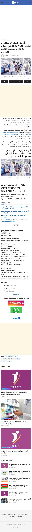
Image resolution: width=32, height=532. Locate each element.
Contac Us (20, 516)
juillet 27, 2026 (13, 481)
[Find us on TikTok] (15, 528)
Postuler (16, 295)
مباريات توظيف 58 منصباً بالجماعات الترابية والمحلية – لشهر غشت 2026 (19, 472)
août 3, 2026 (13, 474)
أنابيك (16, 356)
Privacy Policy (24, 514)
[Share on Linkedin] (19, 81)
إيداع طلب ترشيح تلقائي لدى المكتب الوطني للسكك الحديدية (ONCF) (19, 478)
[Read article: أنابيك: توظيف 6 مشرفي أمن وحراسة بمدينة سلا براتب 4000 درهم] (4, 500)
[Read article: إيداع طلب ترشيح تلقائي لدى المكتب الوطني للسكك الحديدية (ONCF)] (4, 479)
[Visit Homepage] (16, 2)
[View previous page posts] (14, 225)
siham (8, 55)
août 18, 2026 (13, 488)
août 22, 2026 (5, 396)
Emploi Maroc (9, 40)
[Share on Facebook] (4, 81)
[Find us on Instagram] (13, 528)
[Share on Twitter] (12, 81)
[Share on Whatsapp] (27, 81)
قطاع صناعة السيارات (6, 361)
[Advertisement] (16, 21)
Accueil (4, 514)
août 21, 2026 (5, 455)
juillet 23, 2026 (13, 502)
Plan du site (12, 516)
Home (2, 40)
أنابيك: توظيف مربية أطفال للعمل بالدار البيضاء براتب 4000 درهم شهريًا (18, 492)
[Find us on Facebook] (17, 528)
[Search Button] (30, 2)
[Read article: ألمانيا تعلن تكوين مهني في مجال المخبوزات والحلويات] (16, 438)
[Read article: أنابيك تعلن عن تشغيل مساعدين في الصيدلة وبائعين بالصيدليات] (16, 409)
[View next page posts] (17, 225)
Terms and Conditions (14, 514)
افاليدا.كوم (24, 124)
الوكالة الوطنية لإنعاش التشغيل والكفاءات (11, 358)
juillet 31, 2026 (13, 495)
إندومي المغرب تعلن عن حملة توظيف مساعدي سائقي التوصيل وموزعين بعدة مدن (19, 485)
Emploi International (8, 447)
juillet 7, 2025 (16, 55)
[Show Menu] (2, 2)
